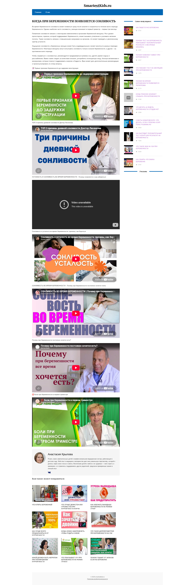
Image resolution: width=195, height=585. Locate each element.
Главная (38, 12)
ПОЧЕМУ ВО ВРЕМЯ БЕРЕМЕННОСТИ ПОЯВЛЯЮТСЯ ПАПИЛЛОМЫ (147, 83)
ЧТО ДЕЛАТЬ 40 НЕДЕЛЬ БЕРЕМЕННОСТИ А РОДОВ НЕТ (147, 108)
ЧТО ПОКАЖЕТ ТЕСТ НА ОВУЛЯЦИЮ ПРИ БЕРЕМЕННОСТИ (149, 69)
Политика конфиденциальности (97, 579)
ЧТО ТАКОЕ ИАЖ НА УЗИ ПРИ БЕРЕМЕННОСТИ (146, 147)
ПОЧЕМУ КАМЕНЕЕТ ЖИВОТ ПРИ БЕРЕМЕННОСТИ (148, 56)
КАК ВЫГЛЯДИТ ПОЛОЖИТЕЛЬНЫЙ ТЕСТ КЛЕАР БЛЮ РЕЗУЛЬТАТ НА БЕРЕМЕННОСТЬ (149, 135)
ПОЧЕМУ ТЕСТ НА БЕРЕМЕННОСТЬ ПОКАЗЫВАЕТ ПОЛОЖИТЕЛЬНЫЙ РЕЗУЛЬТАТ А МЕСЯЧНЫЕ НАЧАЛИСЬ (149, 43)
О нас (48, 12)
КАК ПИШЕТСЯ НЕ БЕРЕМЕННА (147, 27)
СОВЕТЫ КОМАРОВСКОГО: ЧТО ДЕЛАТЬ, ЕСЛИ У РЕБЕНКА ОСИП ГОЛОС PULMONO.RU (148, 122)
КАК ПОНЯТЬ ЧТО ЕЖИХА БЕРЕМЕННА (145, 160)
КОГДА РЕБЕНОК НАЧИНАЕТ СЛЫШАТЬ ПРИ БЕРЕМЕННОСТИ (148, 95)
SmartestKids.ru (97, 5)
